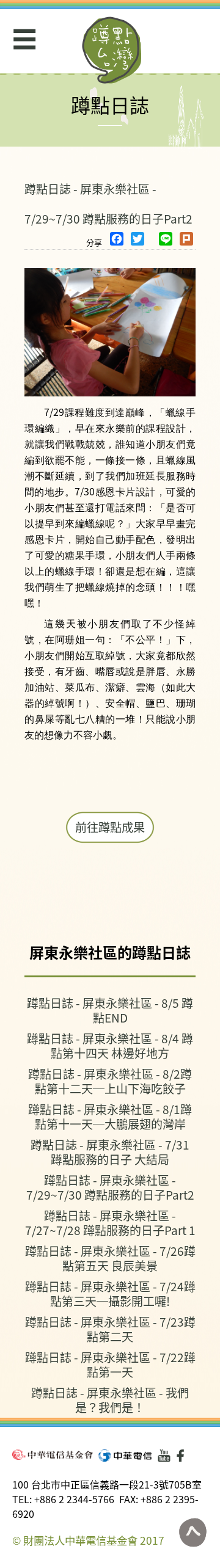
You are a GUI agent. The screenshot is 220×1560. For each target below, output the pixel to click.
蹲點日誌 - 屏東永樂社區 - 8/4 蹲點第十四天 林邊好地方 (110, 1045)
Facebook (183, 1455)
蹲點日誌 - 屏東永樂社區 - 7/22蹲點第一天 (110, 1364)
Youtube (164, 1455)
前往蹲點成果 (110, 827)
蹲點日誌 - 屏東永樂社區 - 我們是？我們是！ (110, 1399)
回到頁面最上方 (192, 1532)
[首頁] (112, 50)
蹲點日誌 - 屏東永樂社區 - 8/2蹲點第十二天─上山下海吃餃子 (110, 1080)
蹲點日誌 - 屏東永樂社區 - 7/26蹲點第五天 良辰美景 (110, 1258)
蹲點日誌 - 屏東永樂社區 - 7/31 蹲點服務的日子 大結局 (110, 1151)
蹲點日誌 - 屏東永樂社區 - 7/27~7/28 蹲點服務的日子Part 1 (110, 1222)
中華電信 (125, 1455)
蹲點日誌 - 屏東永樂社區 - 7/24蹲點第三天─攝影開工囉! (110, 1293)
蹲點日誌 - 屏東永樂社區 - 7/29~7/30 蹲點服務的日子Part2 (110, 1187)
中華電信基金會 (52, 1455)
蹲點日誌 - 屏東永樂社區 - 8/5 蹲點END (110, 1010)
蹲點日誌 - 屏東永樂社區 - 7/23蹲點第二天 (110, 1328)
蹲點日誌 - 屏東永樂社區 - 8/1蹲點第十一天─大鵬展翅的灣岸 (110, 1116)
